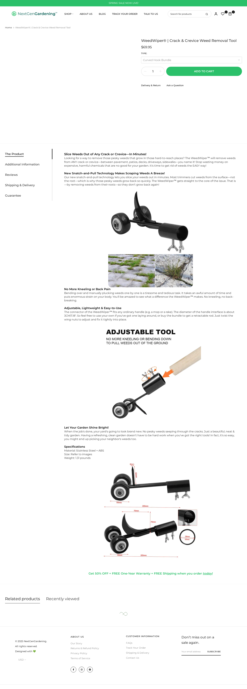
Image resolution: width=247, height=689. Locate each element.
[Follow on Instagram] (82, 669)
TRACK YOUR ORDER (124, 13)
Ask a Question (175, 85)
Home (8, 27)
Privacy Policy (79, 653)
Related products (22, 598)
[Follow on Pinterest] (90, 669)
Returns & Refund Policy (85, 648)
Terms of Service (80, 658)
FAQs (129, 642)
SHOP (67, 13)
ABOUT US (86, 13)
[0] (223, 14)
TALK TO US (151, 13)
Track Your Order (136, 647)
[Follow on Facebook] (73, 669)
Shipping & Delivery (137, 652)
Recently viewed (62, 598)
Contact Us (132, 657)
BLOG (102, 13)
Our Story (76, 643)
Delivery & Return (151, 85)
